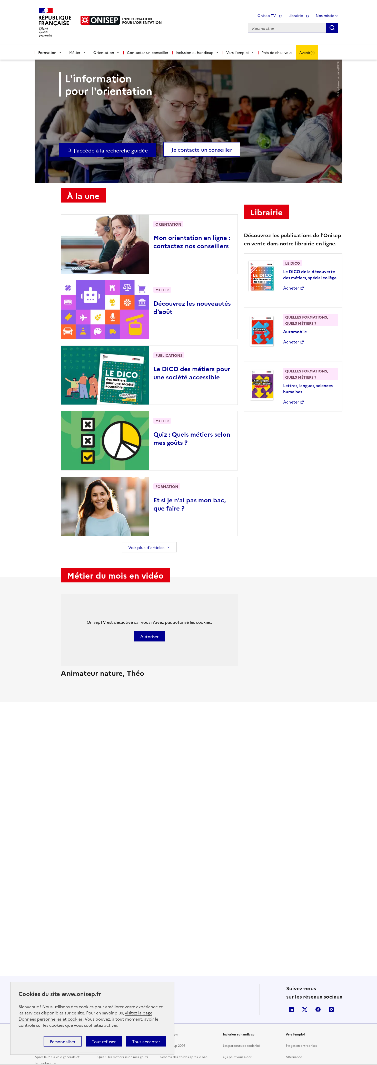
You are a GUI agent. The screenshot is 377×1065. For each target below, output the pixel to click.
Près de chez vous (277, 52)
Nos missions (327, 15)
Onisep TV (267, 15)
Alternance (294, 1056)
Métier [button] (75, 52)
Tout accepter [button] (146, 1041)
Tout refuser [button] (104, 1041)
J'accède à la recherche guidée (111, 150)
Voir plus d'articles (146, 547)
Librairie (296, 15)
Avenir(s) (307, 52)
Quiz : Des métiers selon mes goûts (122, 1056)
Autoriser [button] (149, 636)
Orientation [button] (103, 52)
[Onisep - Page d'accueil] (100, 20)
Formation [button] (47, 52)
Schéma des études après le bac (183, 1056)
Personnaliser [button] (62, 1041)
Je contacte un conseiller (202, 149)
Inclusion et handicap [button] (194, 52)
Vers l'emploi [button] (237, 52)
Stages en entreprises (301, 1045)
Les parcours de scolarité (241, 1045)
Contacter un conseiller (147, 52)
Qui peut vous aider (237, 1056)
